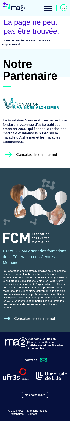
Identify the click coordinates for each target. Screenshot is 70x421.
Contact (32, 413)
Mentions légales (37, 410)
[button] (47, 8)
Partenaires (17, 413)
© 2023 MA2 (15, 410)
